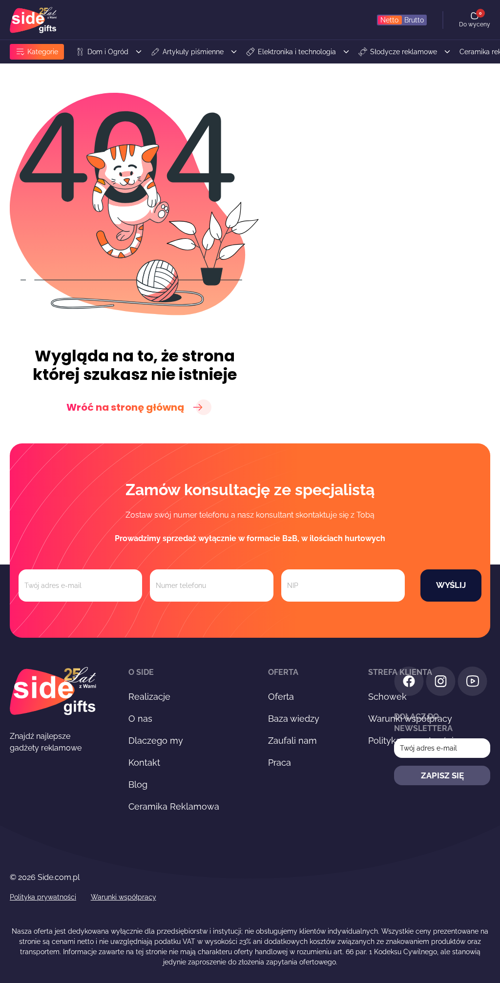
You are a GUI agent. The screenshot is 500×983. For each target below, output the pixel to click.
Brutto (414, 20)
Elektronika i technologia (297, 52)
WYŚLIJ (451, 585)
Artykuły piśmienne (193, 52)
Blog (137, 784)
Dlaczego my (155, 740)
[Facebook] (409, 683)
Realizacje (149, 696)
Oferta (281, 696)
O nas (140, 718)
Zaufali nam (292, 740)
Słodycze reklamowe (403, 52)
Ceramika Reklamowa (173, 806)
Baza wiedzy (293, 718)
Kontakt (144, 762)
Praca (279, 762)
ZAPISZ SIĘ (442, 775)
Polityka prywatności (43, 897)
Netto (389, 20)
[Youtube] (472, 683)
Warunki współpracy (123, 897)
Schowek (387, 696)
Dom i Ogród (107, 52)
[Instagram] (441, 683)
